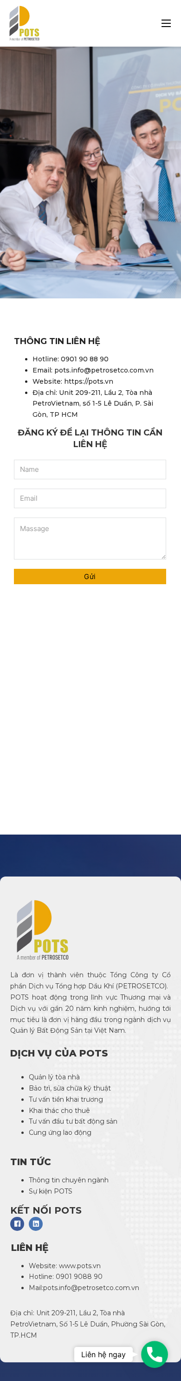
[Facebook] (17, 1224)
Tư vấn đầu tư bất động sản (73, 1121)
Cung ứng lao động (61, 1132)
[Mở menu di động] (166, 23)
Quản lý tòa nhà (54, 1077)
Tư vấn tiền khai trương (67, 1099)
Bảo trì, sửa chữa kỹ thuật (71, 1088)
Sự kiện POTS (50, 1191)
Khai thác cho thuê (59, 1110)
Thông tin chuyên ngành (69, 1180)
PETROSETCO (141, 986)
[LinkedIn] (36, 1224)
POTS (19, 997)
